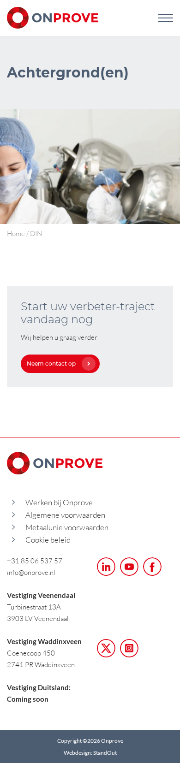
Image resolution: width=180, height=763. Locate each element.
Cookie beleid (48, 539)
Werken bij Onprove (59, 502)
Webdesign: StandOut (90, 752)
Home (16, 233)
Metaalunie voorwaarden (66, 527)
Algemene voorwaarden (65, 515)
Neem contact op (51, 363)
